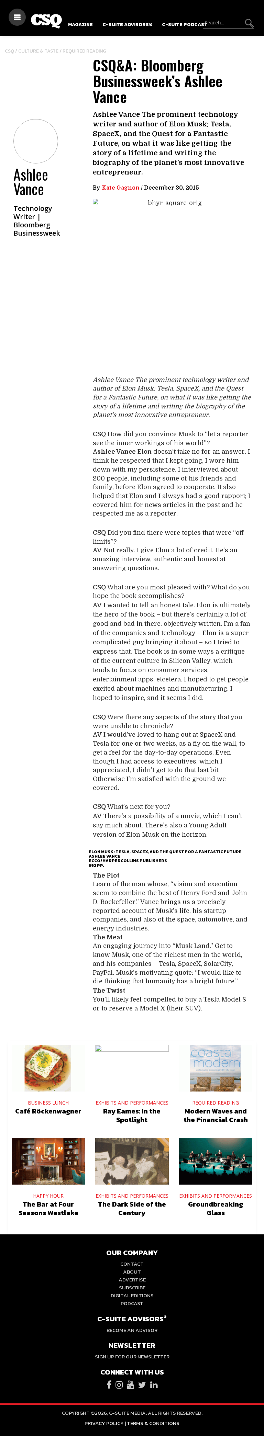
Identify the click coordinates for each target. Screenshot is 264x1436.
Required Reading (84, 51)
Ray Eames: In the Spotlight (132, 1115)
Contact (132, 1264)
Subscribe (132, 1287)
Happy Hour (48, 1195)
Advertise (132, 1280)
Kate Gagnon (121, 188)
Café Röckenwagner (48, 1111)
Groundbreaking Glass (215, 1208)
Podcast (132, 1303)
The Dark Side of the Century (132, 1208)
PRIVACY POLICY (104, 1423)
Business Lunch (48, 1102)
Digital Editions (132, 1295)
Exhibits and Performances (132, 1102)
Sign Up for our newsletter (132, 1356)
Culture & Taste (38, 51)
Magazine (80, 24)
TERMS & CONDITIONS (153, 1423)
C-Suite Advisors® (127, 24)
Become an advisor (132, 1330)
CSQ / (11, 51)
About (132, 1272)
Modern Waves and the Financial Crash (216, 1115)
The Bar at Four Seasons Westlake (48, 1208)
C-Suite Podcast (185, 24)
